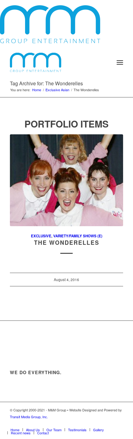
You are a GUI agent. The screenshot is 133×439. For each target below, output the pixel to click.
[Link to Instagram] (90, 423)
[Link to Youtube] (100, 423)
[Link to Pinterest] (109, 423)
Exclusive (41, 236)
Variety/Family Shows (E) (77, 236)
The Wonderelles (66, 243)
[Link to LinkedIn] (118, 423)
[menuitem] (106, 62)
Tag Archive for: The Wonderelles (46, 83)
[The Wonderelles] (66, 180)
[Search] (106, 62)
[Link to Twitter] (81, 423)
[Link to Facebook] (72, 423)
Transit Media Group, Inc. (29, 416)
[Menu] (120, 62)
